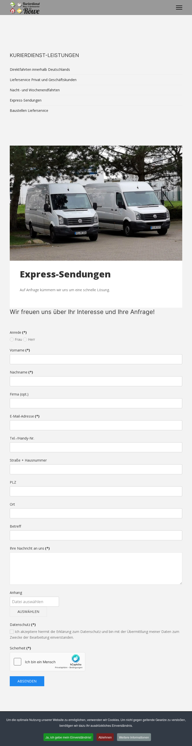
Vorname (20, 350)
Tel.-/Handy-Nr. (22, 438)
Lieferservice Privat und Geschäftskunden (43, 79)
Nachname (21, 372)
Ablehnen (105, 737)
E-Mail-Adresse (25, 416)
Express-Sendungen (26, 100)
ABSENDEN (27, 681)
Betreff (15, 526)
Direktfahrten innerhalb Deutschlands (40, 69)
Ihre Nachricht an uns (30, 548)
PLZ (13, 482)
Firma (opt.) (19, 394)
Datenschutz (23, 624)
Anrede (18, 332)
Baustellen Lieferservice (29, 110)
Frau (18, 339)
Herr (31, 339)
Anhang (16, 592)
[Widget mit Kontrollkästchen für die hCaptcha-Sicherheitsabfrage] (47, 661)
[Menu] (179, 7)
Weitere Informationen (134, 737)
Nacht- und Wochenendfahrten (35, 90)
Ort (12, 504)
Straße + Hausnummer (28, 460)
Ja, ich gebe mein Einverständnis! (68, 737)
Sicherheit (20, 648)
